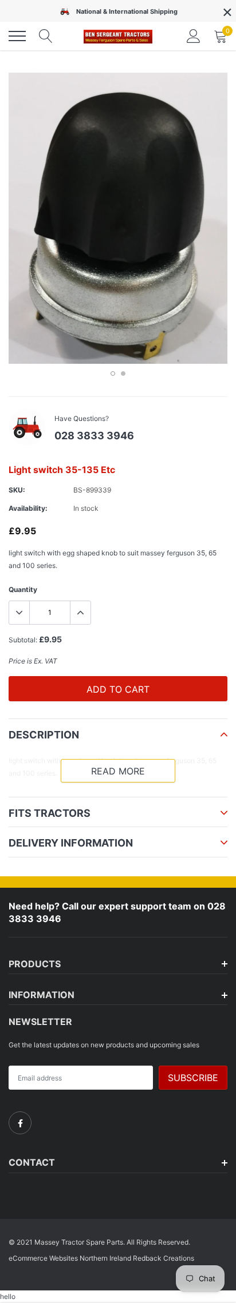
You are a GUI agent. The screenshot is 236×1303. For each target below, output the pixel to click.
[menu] (17, 36)
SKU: (17, 490)
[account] (193, 35)
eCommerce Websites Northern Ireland (70, 1258)
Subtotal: (23, 639)
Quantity (23, 589)
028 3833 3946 (94, 436)
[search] (46, 36)
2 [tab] (123, 373)
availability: (28, 508)
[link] (20, 1122)
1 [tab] (113, 373)
